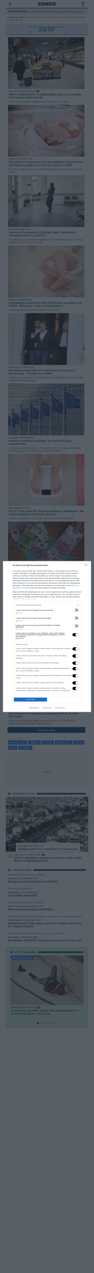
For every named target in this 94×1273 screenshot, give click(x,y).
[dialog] (47, 636)
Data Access (47, 708)
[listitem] (47, 605)
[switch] (75, 610)
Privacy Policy (60, 708)
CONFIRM (30, 699)
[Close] (86, 565)
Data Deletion (34, 708)
